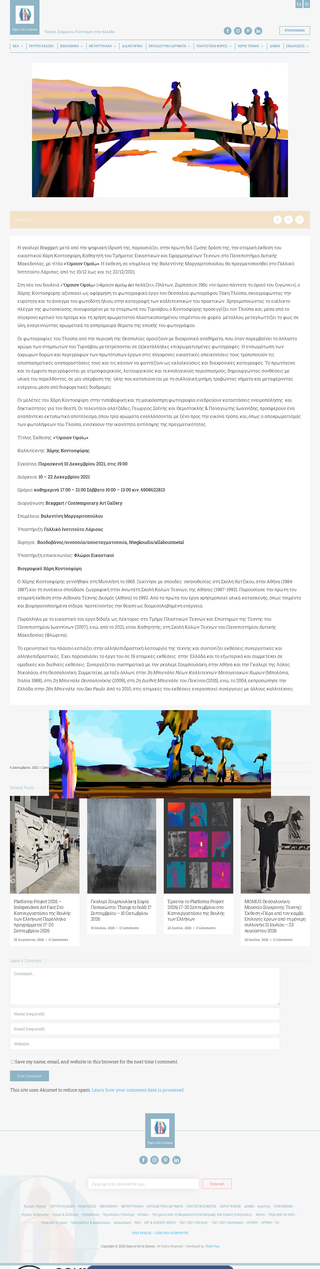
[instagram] (238, 31)
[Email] (299, 219)
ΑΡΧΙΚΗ (252, 1223)
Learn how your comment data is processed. (138, 1090)
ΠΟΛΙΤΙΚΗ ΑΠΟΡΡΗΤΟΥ (171, 1233)
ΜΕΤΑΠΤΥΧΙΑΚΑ (132, 1206)
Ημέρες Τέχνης (35, 1206)
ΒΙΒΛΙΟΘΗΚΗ (109, 1206)
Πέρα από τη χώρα (54, 1223)
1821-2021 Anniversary (227, 1223)
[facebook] (228, 31)
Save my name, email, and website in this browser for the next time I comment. (96, 1062)
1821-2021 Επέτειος (193, 1223)
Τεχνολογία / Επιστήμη (118, 1215)
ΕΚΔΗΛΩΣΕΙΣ (87, 1206)
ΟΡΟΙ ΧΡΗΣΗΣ (142, 1233)
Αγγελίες (264, 1206)
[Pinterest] (288, 219)
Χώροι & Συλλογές (66, 1215)
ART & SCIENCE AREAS (160, 1223)
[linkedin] (258, 31)
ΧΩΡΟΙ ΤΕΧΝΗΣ (230, 1206)
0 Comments (58, 939)
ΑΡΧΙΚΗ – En (270, 1223)
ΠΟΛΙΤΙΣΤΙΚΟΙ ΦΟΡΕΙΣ (201, 1206)
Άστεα (260, 1215)
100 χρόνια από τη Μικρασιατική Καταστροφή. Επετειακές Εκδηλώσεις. (202, 1215)
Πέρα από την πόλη (281, 1215)
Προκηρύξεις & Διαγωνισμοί (90, 1223)
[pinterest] (248, 31)
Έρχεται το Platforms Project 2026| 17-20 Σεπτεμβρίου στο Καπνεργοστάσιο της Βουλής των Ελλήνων (196, 910)
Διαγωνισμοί (122, 1223)
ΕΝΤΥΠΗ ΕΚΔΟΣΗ (62, 1206)
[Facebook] (277, 219)
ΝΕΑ (138, 1223)
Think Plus (212, 1246)
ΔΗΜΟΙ (249, 1206)
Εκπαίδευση (90, 1215)
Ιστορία (143, 1215)
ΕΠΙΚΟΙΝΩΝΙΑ (283, 1206)
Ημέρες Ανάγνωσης (35, 1215)
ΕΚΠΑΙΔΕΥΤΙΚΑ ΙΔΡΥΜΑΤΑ (165, 1206)
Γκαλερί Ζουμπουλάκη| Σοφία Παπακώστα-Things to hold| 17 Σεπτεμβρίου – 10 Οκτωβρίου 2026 (121, 910)
